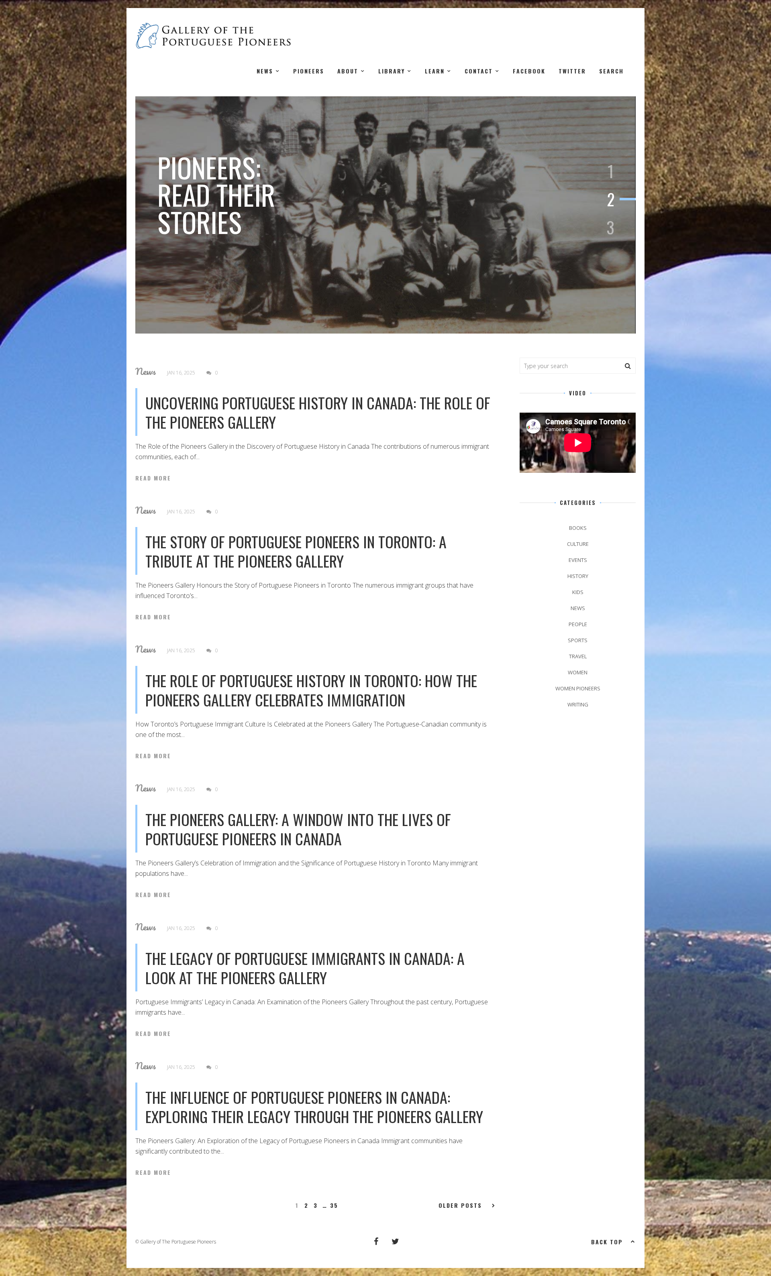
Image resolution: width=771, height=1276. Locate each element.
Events (578, 560)
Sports (577, 640)
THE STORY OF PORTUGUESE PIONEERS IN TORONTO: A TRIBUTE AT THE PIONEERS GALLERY (296, 551)
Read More (153, 478)
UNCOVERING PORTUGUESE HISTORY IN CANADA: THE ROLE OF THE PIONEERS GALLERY (317, 412)
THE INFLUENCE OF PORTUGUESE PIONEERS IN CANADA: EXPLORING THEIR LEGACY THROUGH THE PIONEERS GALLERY (314, 1106)
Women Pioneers (577, 688)
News (265, 71)
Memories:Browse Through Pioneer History (254, 194)
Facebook (529, 71)
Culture (578, 543)
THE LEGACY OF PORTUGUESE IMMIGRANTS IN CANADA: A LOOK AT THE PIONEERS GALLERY (305, 968)
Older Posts (460, 1205)
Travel (578, 656)
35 (334, 1205)
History (577, 576)
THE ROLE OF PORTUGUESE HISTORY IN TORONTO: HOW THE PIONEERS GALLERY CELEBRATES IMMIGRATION (311, 690)
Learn (435, 71)
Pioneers (308, 71)
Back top (607, 1241)
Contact (479, 71)
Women (577, 672)
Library (391, 71)
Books (578, 527)
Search (611, 71)
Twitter (572, 71)
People (578, 624)
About (347, 71)
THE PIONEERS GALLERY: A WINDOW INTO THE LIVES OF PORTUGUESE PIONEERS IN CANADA (298, 829)
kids (577, 592)
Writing (577, 704)
